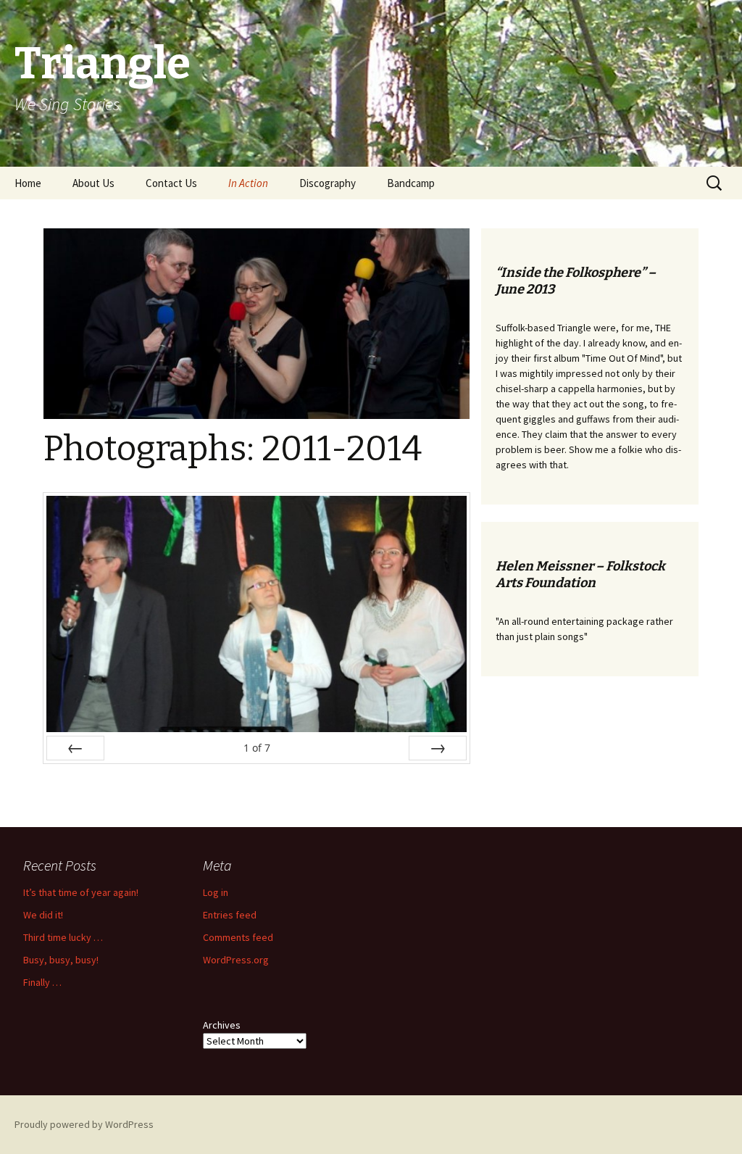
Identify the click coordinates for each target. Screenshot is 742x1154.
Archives (222, 1024)
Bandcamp (411, 183)
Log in (215, 892)
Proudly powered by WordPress (84, 1124)
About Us (93, 183)
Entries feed (230, 914)
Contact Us (171, 183)
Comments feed (238, 937)
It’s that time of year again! (80, 892)
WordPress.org (236, 959)
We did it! (43, 914)
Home (27, 183)
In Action (248, 183)
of (256, 748)
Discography (327, 183)
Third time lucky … (63, 937)
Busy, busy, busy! (61, 959)
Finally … (42, 982)
